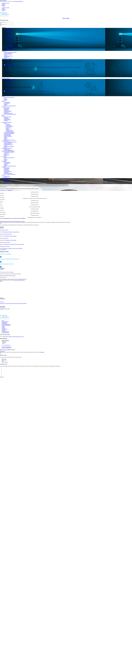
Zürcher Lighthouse (13, 236)
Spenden (15, 244)
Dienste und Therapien (8, 70)
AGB (23, 336)
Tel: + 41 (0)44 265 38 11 (6, 345)
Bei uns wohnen (66, 18)
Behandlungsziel (7, 92)
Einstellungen (42, 352)
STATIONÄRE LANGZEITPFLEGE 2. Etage (12, 65)
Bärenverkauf (7, 244)
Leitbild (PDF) (9, 190)
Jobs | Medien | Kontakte (8, 46)
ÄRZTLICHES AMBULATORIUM (10, 79)
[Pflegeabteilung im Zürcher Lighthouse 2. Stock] (8, 318)
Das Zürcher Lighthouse (8, 28)
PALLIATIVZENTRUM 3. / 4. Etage (10, 59)
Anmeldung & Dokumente (8, 41)
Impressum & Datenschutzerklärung (19, 280)
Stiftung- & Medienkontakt (6, 347)
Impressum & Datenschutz (17, 336)
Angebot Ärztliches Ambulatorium (9, 84)
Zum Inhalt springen (3, 0)
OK (0, 353)
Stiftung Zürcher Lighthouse (7, 336)
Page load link (2, 351)
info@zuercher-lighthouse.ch (18, 1)
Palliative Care (8, 188)
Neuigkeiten (7, 236)
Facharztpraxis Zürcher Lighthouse (10, 90)
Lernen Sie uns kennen (8, 34)
